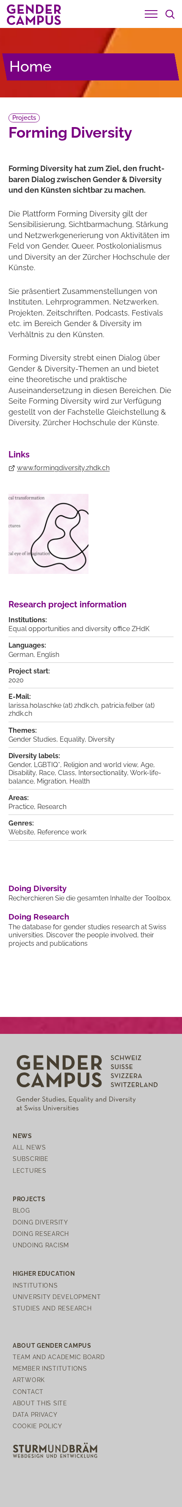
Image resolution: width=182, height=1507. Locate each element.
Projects (24, 118)
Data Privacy (35, 1414)
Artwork (29, 1379)
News (22, 1135)
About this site (40, 1403)
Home (30, 66)
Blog (21, 1210)
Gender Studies (32, 739)
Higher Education (44, 1273)
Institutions (35, 1285)
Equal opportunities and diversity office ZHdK (78, 629)
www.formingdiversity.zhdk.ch (63, 468)
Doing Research (38, 916)
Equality (72, 739)
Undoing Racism (41, 1245)
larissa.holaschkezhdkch (53, 705)
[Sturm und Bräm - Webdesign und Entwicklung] (55, 1450)
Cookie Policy (37, 1425)
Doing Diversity (37, 888)
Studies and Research (52, 1308)
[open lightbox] (48, 534)
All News (29, 1147)
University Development (57, 1296)
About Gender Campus (52, 1345)
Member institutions (50, 1368)
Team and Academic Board (59, 1356)
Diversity (101, 739)
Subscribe (30, 1158)
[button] (151, 14)
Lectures (30, 1170)
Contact (28, 1391)
